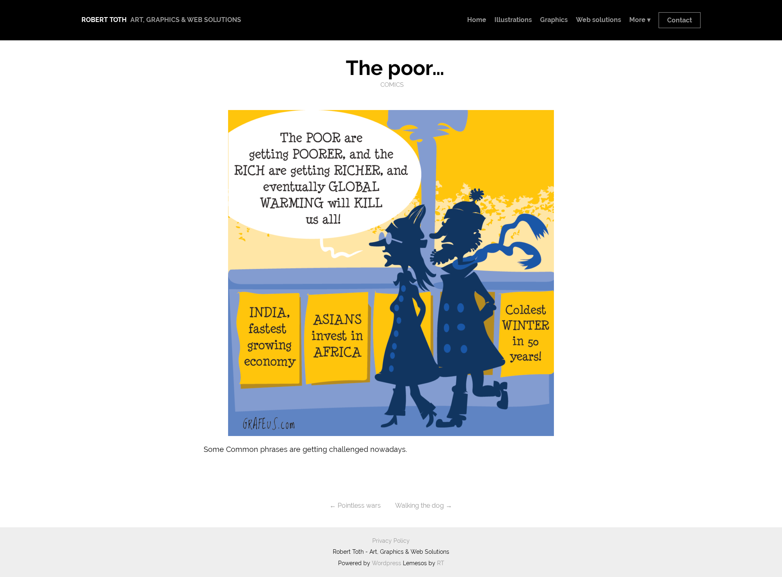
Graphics (554, 20)
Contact (679, 20)
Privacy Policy (391, 540)
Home (476, 20)
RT (440, 563)
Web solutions (598, 20)
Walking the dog (419, 505)
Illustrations (513, 20)
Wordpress (386, 563)
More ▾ (639, 20)
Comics (392, 84)
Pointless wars (359, 505)
